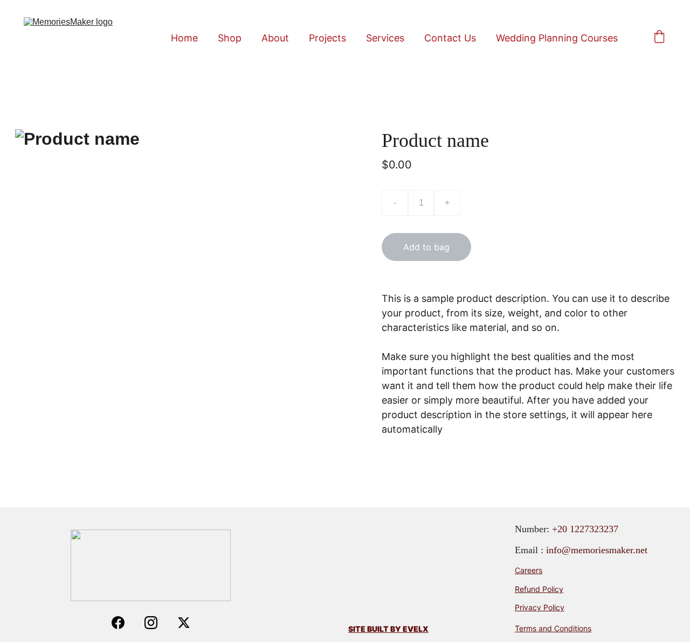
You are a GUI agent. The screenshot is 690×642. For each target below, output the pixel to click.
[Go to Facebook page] (123, 622)
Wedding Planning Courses (557, 38)
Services (385, 38)
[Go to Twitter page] (183, 622)
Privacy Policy (539, 607)
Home (184, 38)
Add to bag (426, 247)
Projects (327, 38)
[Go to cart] (659, 38)
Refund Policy (539, 589)
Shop (230, 38)
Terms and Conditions (553, 628)
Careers (528, 570)
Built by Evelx (398, 628)
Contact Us (450, 38)
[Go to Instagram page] (156, 622)
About (275, 38)
